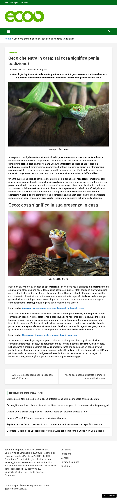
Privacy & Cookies (70, 462)
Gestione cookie (109, 496)
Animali (12, 52)
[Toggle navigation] (8, 31)
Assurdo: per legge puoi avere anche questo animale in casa (53, 308)
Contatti (65, 458)
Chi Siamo (66, 449)
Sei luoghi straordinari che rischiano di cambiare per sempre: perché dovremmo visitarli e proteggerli (58, 405)
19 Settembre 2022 (17, 69)
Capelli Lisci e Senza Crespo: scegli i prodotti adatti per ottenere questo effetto (47, 411)
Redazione (66, 453)
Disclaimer (66, 466)
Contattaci (10, 475)
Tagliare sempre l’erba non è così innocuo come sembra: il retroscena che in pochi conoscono (55, 424)
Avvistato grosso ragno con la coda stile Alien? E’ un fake (32, 376)
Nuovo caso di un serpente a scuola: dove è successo (49, 335)
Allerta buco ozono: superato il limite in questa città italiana (85, 376)
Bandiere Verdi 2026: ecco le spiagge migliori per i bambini (36, 418)
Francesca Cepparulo (38, 69)
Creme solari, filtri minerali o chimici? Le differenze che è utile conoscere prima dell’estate (53, 399)
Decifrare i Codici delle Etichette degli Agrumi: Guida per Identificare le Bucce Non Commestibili (55, 430)
